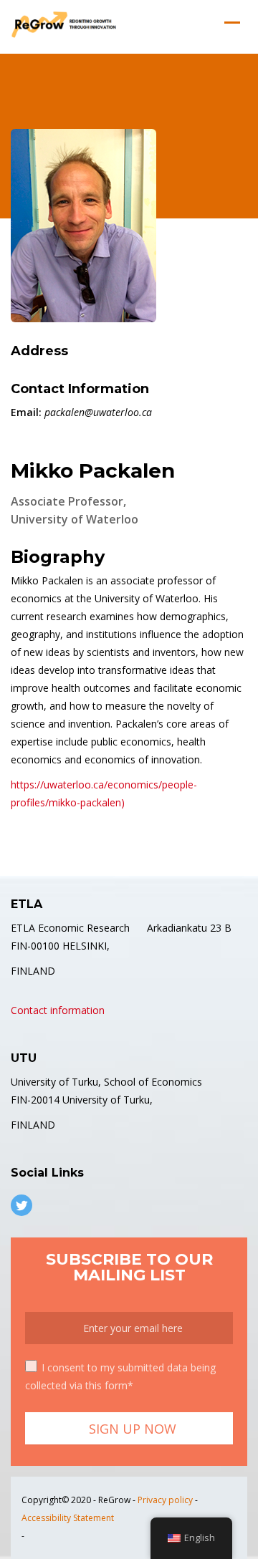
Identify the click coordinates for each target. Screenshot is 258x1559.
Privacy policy (165, 1500)
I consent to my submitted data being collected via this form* (120, 1376)
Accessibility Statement (68, 1518)
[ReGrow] (65, 25)
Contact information (58, 1010)
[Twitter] (21, 1205)
